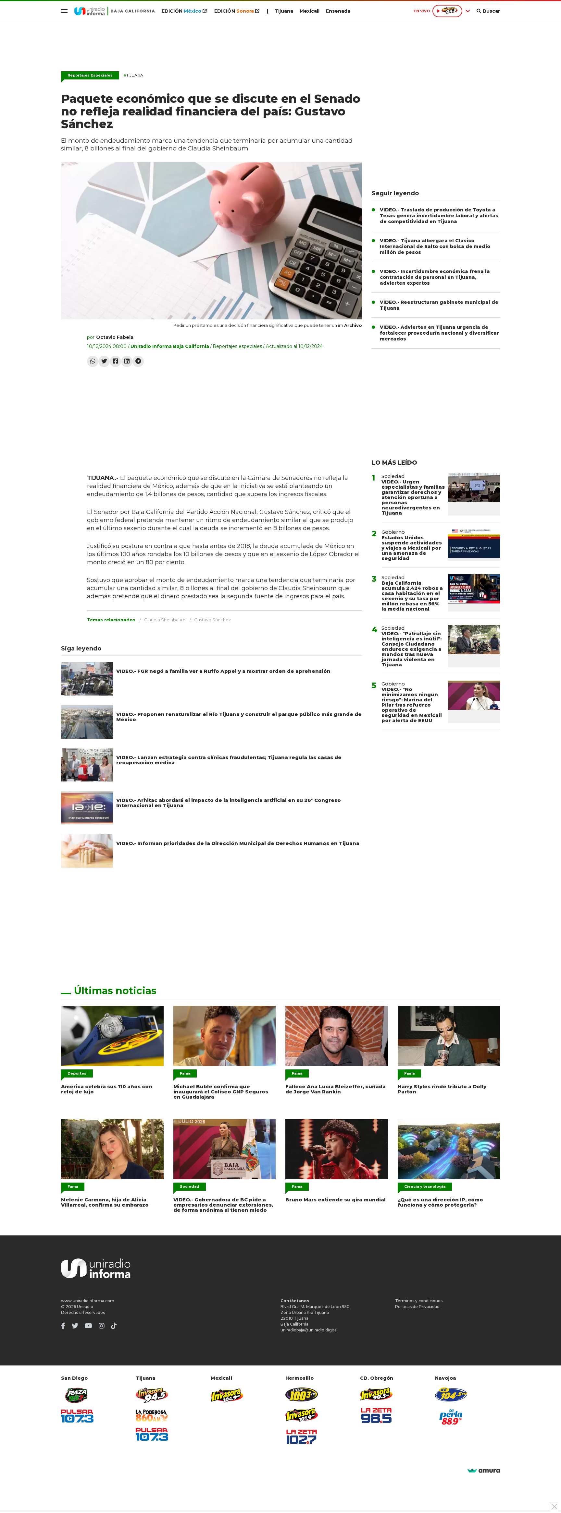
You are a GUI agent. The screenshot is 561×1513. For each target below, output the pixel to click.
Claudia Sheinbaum (164, 619)
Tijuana (284, 11)
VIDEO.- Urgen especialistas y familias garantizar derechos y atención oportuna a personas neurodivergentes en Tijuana (413, 497)
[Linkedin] (126, 361)
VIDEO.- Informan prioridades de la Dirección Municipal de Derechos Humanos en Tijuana (237, 843)
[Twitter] (104, 361)
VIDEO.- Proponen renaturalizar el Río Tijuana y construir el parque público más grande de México (239, 716)
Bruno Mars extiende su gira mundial (335, 1200)
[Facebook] (115, 361)
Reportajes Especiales (90, 75)
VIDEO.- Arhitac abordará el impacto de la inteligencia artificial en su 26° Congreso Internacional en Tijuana (228, 802)
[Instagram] (102, 1326)
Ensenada (338, 11)
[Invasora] (77, 1395)
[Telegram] (138, 361)
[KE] (451, 1394)
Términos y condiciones (419, 1300)
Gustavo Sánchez (212, 619)
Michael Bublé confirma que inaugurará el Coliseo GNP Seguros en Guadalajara (220, 1091)
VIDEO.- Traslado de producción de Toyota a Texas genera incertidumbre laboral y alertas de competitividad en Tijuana (439, 215)
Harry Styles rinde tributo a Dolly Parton (442, 1089)
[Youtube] (88, 1326)
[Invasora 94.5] (152, 1395)
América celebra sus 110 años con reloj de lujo (106, 1089)
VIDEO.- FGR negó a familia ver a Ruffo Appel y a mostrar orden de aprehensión (223, 671)
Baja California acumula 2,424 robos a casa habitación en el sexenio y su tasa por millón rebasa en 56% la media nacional (412, 596)
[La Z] (301, 1436)
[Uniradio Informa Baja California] (114, 11)
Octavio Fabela (114, 337)
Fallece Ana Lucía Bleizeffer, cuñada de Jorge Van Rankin (335, 1089)
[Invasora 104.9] (227, 1395)
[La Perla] (451, 1416)
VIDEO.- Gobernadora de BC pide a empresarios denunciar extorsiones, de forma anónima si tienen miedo (223, 1205)
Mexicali (309, 11)
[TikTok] (114, 1326)
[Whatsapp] (92, 361)
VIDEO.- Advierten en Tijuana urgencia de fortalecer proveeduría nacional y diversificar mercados (439, 333)
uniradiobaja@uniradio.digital (309, 1330)
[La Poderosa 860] (152, 1416)
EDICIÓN (181, 11)
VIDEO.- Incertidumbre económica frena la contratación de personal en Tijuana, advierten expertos (435, 277)
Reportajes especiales (237, 346)
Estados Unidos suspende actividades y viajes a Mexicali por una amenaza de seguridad (411, 547)
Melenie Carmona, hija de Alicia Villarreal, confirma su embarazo (105, 1202)
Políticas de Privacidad (417, 1306)
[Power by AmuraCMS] (484, 1471)
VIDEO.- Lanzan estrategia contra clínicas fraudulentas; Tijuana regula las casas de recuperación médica (229, 760)
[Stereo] (301, 1394)
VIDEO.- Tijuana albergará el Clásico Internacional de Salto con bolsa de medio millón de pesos (435, 246)
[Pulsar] (77, 1416)
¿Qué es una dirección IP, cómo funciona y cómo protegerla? (440, 1202)
